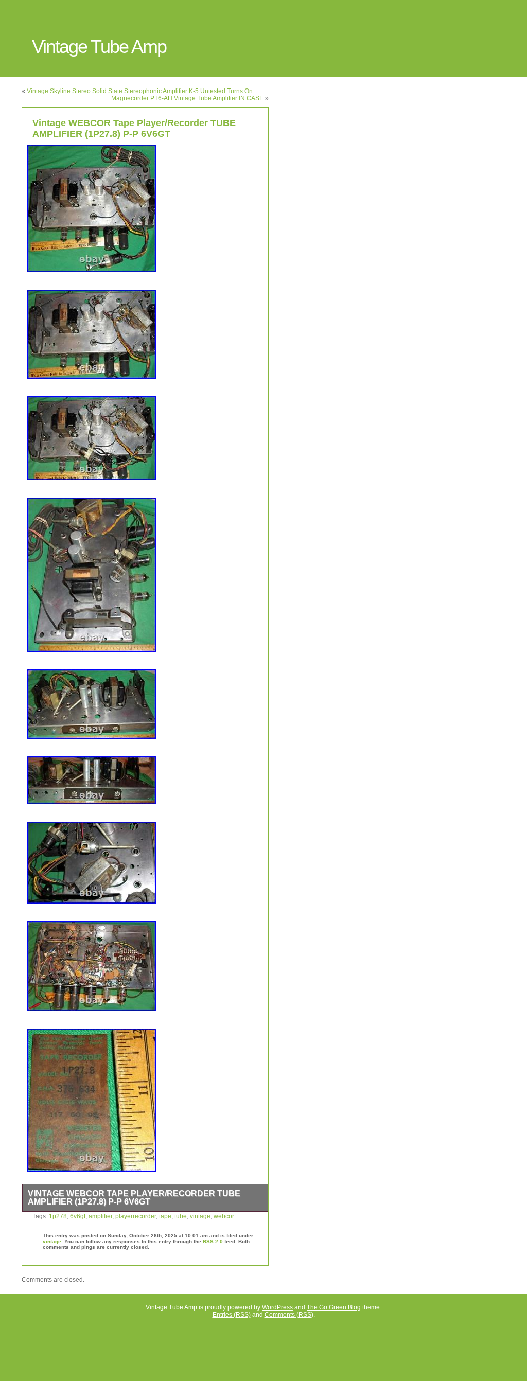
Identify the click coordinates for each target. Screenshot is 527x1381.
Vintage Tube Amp (99, 46)
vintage (200, 1216)
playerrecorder (135, 1216)
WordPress (277, 1307)
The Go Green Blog (334, 1307)
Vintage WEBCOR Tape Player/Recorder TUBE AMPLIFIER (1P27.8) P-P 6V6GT (134, 128)
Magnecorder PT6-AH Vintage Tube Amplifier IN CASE (187, 98)
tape (165, 1216)
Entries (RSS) (232, 1314)
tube (180, 1216)
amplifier (100, 1216)
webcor (224, 1216)
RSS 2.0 (213, 1241)
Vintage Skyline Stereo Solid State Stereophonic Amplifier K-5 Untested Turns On (140, 91)
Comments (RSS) (289, 1314)
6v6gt (77, 1216)
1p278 (58, 1216)
